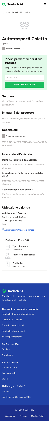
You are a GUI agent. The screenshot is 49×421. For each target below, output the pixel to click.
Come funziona (9, 367)
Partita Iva (18, 263)
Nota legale (7, 355)
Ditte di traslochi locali (13, 325)
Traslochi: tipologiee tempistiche (18, 314)
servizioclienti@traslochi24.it (16, 397)
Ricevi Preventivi (22, 84)
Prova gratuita (9, 373)
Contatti (6, 391)
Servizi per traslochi (12, 336)
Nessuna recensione (15, 48)
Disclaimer (10, 416)
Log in (5, 378)
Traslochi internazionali (13, 331)
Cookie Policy (37, 416)
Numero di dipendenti (24, 254)
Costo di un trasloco (12, 319)
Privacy (23, 416)
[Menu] (45, 4)
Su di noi (6, 349)
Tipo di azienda (20, 246)
